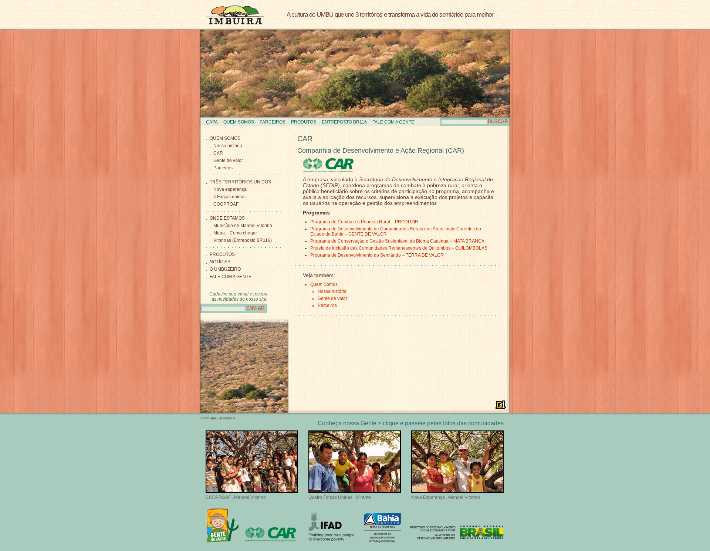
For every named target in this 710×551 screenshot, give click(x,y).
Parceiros (272, 122)
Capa (212, 122)
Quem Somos (238, 122)
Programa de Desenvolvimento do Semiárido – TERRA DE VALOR (377, 255)
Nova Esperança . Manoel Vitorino (445, 497)
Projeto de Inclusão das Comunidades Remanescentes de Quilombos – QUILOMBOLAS (398, 248)
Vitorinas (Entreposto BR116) (242, 240)
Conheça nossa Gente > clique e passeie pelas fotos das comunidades (411, 423)
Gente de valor (228, 160)
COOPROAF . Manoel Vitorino (236, 497)
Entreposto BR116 (344, 122)
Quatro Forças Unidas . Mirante (339, 497)
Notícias (220, 261)
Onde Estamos (227, 218)
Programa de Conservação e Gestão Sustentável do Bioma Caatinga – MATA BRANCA (397, 241)
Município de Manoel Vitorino (242, 225)
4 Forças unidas (229, 196)
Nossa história (227, 145)
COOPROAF (226, 204)
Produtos (303, 122)
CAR (218, 153)
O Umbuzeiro (225, 269)
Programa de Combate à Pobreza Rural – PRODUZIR (364, 221)
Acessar (225, 418)
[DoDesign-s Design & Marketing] (501, 404)
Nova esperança (230, 189)
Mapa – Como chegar (235, 233)
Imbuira (235, 15)
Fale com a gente (393, 122)
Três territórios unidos (240, 182)
